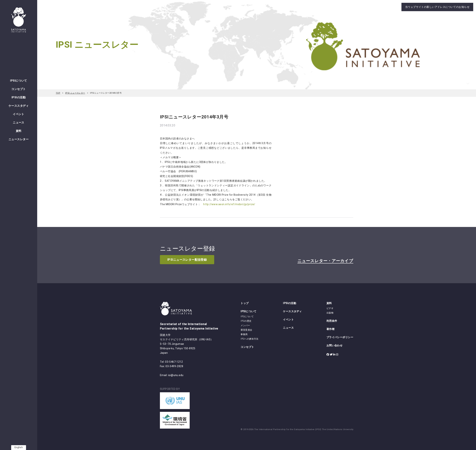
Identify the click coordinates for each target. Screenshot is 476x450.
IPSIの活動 (19, 97)
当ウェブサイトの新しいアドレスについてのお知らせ (437, 6)
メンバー (245, 325)
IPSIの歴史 (246, 321)
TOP (58, 93)
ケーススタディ (19, 105)
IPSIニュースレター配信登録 (187, 259)
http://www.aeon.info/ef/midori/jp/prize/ (229, 204)
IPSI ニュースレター (75, 93)
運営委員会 (246, 330)
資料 (19, 131)
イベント (18, 114)
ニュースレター (19, 139)
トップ (245, 303)
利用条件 (332, 320)
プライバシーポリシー (340, 337)
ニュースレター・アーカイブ (325, 260)
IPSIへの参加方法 (249, 339)
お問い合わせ (335, 345)
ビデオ (330, 308)
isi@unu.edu (176, 375)
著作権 (331, 328)
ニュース (18, 122)
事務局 (244, 334)
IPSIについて (18, 80)
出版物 (330, 312)
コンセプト (18, 89)
